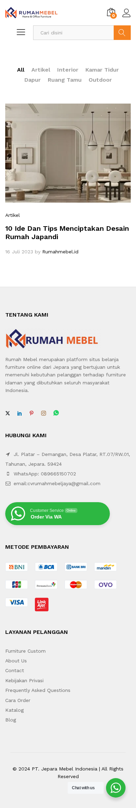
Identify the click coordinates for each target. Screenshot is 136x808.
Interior (67, 69)
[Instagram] (43, 413)
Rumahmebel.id (60, 251)
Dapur (32, 79)
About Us (16, 660)
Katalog (14, 710)
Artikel (40, 69)
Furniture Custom (25, 651)
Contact (14, 670)
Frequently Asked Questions (37, 690)
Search (122, 32)
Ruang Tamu (65, 79)
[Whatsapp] (56, 413)
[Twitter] (8, 413)
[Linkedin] (19, 413)
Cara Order (17, 700)
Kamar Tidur (102, 69)
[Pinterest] (31, 413)
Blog (10, 720)
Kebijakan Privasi (24, 680)
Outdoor (100, 79)
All (20, 69)
